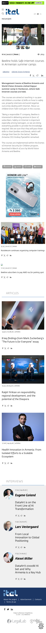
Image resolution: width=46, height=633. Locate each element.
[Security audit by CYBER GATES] (36, 621)
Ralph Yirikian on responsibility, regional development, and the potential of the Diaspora (19, 395)
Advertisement (26, 599)
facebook (8, 166)
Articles (17, 332)
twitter (18, 166)
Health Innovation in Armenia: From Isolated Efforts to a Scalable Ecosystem (21, 453)
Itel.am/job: (7, 19)
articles (12, 293)
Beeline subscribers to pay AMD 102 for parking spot (22, 272)
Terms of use (11, 602)
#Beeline (6, 72)
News (16, 54)
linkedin (38, 166)
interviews (14, 481)
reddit (29, 166)
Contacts (38, 599)
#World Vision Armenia (21, 72)
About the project (10, 599)
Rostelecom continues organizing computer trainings (23, 250)
